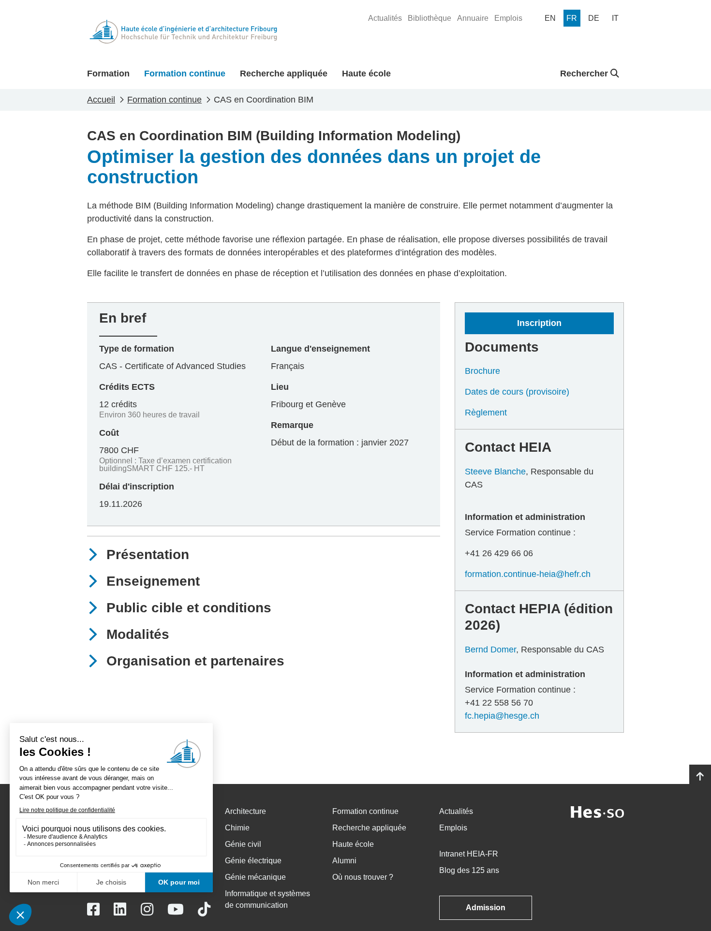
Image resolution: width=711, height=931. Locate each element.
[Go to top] (700, 777)
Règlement (486, 412)
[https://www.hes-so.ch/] (597, 811)
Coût (109, 433)
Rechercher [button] (585, 73)
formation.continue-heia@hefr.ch (528, 574)
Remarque (292, 425)
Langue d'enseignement (320, 349)
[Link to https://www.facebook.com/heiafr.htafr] (93, 909)
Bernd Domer (490, 649)
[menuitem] (385, 18)
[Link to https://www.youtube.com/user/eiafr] (175, 909)
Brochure (482, 371)
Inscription (539, 323)
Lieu (280, 387)
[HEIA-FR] (183, 32)
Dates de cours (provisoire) (517, 392)
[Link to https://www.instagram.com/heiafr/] (147, 909)
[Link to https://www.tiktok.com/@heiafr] (204, 909)
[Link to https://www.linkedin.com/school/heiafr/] (120, 909)
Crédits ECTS (127, 387)
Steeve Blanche (495, 471)
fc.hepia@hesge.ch (502, 716)
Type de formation (136, 349)
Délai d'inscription (136, 486)
